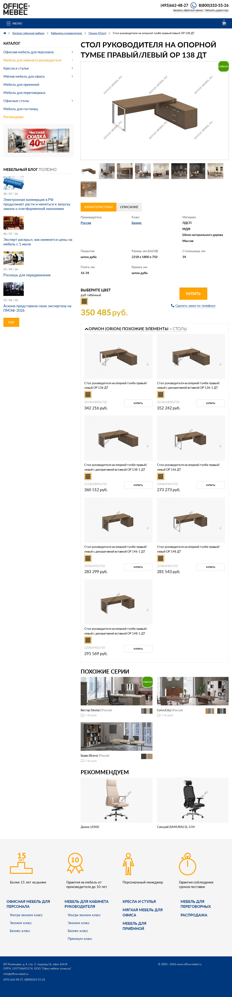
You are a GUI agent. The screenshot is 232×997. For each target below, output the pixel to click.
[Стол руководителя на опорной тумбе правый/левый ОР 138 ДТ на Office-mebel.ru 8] (215, 171)
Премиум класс (80, 938)
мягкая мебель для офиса (143, 912)
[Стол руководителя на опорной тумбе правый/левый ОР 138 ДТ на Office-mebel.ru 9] (89, 189)
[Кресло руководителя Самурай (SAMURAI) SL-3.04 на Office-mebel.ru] (193, 799)
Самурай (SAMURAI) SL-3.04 (176, 827)
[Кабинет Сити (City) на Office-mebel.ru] (193, 690)
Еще (11, 322)
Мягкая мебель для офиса (23, 76)
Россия (86, 223)
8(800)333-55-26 (214, 5)
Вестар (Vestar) (90, 710)
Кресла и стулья (16, 68)
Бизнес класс (20, 930)
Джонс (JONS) (90, 827)
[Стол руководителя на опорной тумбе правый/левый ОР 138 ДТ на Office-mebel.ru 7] (197, 171)
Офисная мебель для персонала (28, 52)
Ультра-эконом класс (26, 915)
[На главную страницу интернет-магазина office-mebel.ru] (16, 9)
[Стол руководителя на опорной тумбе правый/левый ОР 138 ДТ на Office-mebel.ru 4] (143, 171)
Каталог (11, 43)
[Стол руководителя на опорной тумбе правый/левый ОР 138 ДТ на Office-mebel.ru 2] (107, 171)
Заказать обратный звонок (188, 10)
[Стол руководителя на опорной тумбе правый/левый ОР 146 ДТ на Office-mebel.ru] (191, 438)
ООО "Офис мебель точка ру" (52, 968)
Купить (193, 293)
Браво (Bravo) (89, 755)
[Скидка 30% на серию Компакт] (38, 140)
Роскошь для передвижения (27, 274)
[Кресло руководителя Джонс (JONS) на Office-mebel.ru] (116, 799)
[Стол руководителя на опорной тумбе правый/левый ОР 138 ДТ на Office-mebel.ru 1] (89, 171)
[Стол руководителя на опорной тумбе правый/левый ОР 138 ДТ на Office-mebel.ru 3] (125, 171)
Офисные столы (16, 100)
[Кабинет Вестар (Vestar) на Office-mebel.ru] (116, 690)
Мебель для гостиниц (20, 109)
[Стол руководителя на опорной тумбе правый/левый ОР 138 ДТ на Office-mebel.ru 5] (161, 171)
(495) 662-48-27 (13, 979)
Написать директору (217, 10)
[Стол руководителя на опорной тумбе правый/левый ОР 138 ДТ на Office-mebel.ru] (155, 110)
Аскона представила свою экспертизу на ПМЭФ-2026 (37, 308)
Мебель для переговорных (24, 92)
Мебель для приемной (21, 84)
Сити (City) (164, 710)
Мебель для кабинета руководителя (32, 60)
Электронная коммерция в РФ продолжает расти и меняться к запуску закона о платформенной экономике (36, 204)
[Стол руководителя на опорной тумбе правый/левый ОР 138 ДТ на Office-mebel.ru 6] (179, 171)
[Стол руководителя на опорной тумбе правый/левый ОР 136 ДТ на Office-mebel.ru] (118, 356)
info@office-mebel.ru (16, 974)
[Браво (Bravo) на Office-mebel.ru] (116, 736)
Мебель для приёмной (134, 926)
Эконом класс (21, 922)
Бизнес (137, 223)
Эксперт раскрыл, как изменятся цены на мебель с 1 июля (37, 241)
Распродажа (13, 116)
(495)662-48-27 (174, 5)
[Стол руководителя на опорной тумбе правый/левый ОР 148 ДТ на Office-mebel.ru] (191, 520)
